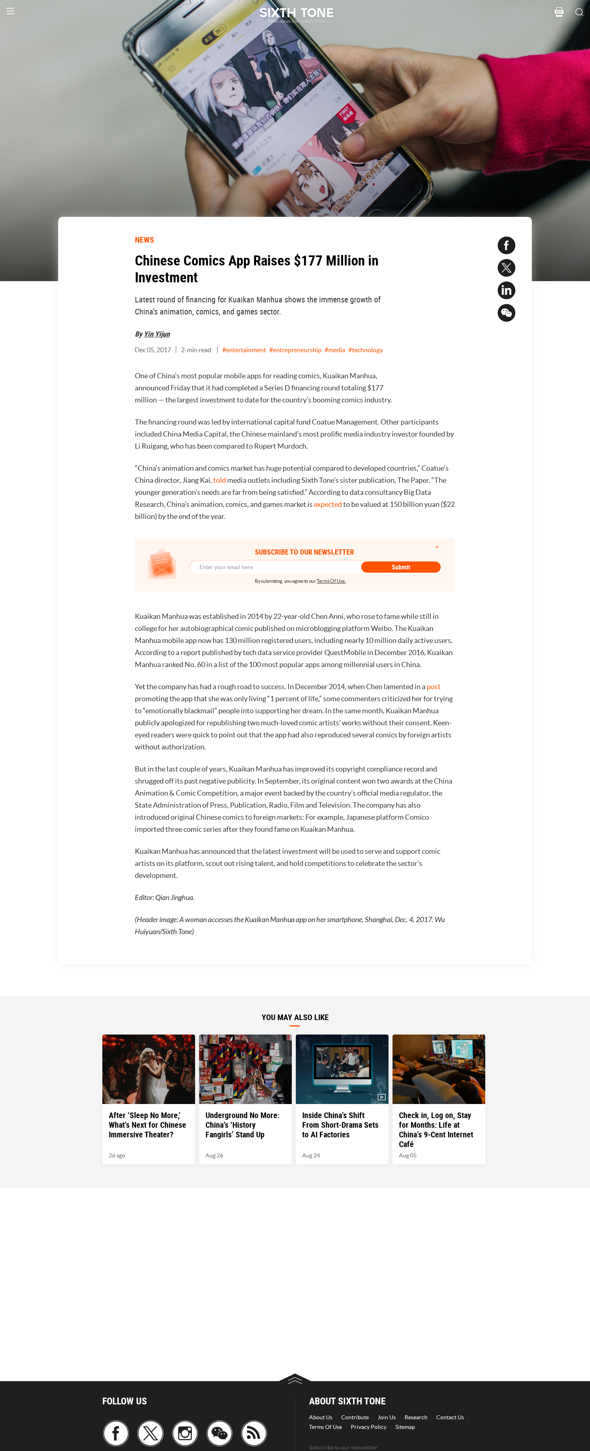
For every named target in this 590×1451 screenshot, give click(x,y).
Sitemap (405, 1427)
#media (335, 349)
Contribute (355, 1417)
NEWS (144, 239)
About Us (320, 1417)
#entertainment (244, 349)
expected (328, 504)
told (219, 480)
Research (416, 1417)
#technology (365, 349)
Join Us (387, 1417)
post (434, 686)
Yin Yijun (157, 334)
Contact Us (450, 1417)
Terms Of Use (325, 1427)
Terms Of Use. (331, 581)
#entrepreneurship (295, 349)
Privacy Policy (369, 1427)
